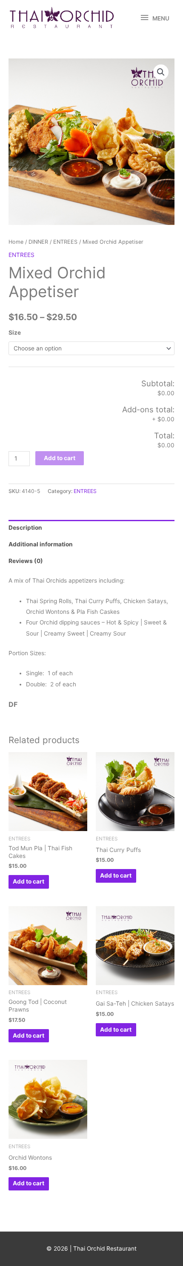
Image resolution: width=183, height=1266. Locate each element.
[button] (161, 72)
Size (15, 332)
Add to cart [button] (28, 881)
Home (16, 242)
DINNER (38, 242)
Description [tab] (25, 527)
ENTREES (65, 242)
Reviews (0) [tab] (26, 560)
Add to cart (59, 458)
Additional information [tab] (41, 544)
